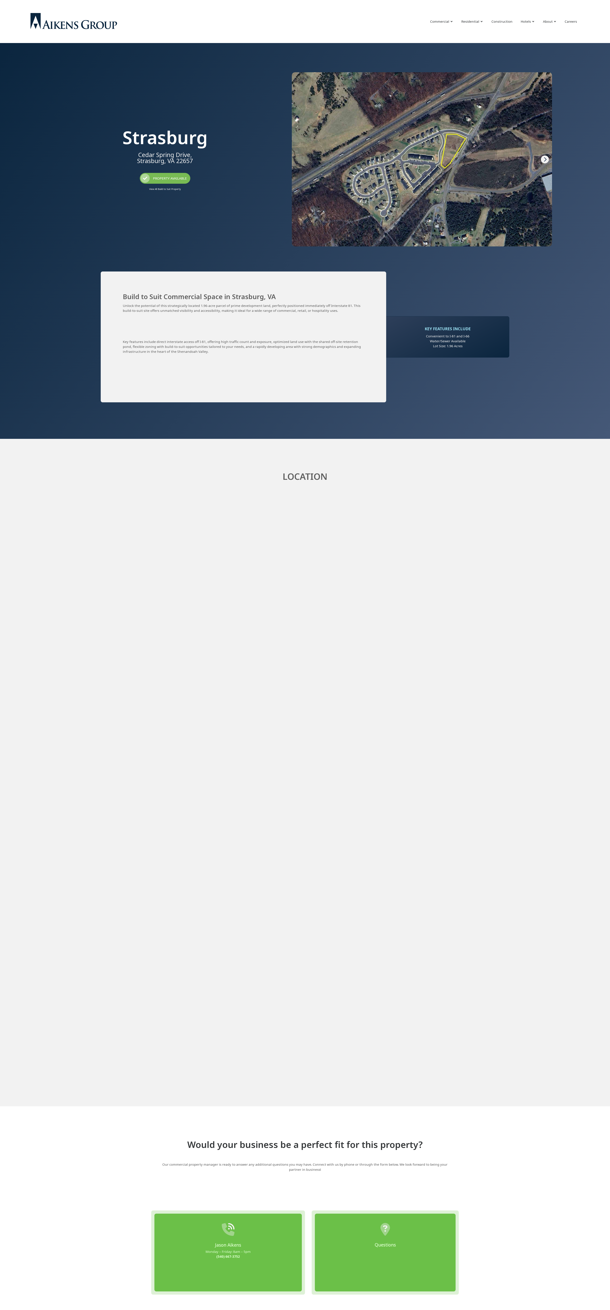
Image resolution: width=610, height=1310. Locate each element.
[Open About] (554, 21)
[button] (545, 159)
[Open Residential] (481, 21)
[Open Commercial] (451, 21)
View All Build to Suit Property (165, 189)
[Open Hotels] (533, 21)
